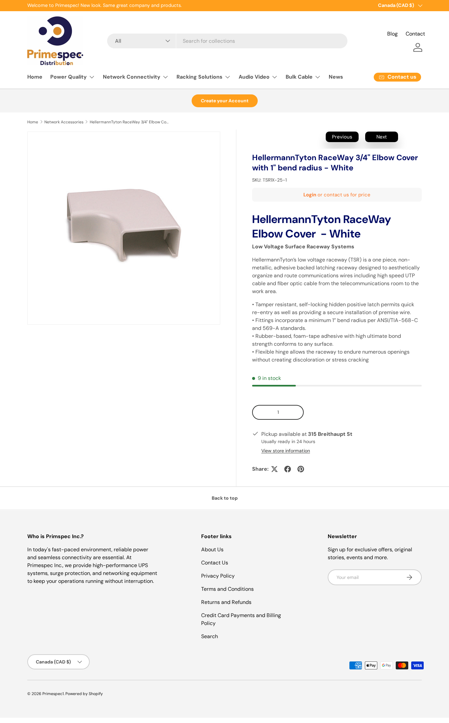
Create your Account (224, 101)
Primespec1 (53, 693)
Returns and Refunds (226, 602)
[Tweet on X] (274, 469)
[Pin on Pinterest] (300, 469)
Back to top (225, 498)
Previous (342, 137)
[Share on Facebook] (287, 469)
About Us (212, 549)
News (336, 76)
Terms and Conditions (227, 589)
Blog (392, 33)
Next (381, 137)
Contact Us (214, 562)
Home (34, 76)
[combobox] (227, 41)
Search (209, 636)
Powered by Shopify (84, 693)
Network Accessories (63, 122)
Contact (415, 33)
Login (309, 194)
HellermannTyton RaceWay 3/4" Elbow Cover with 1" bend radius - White (129, 122)
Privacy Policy (218, 575)
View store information (285, 451)
